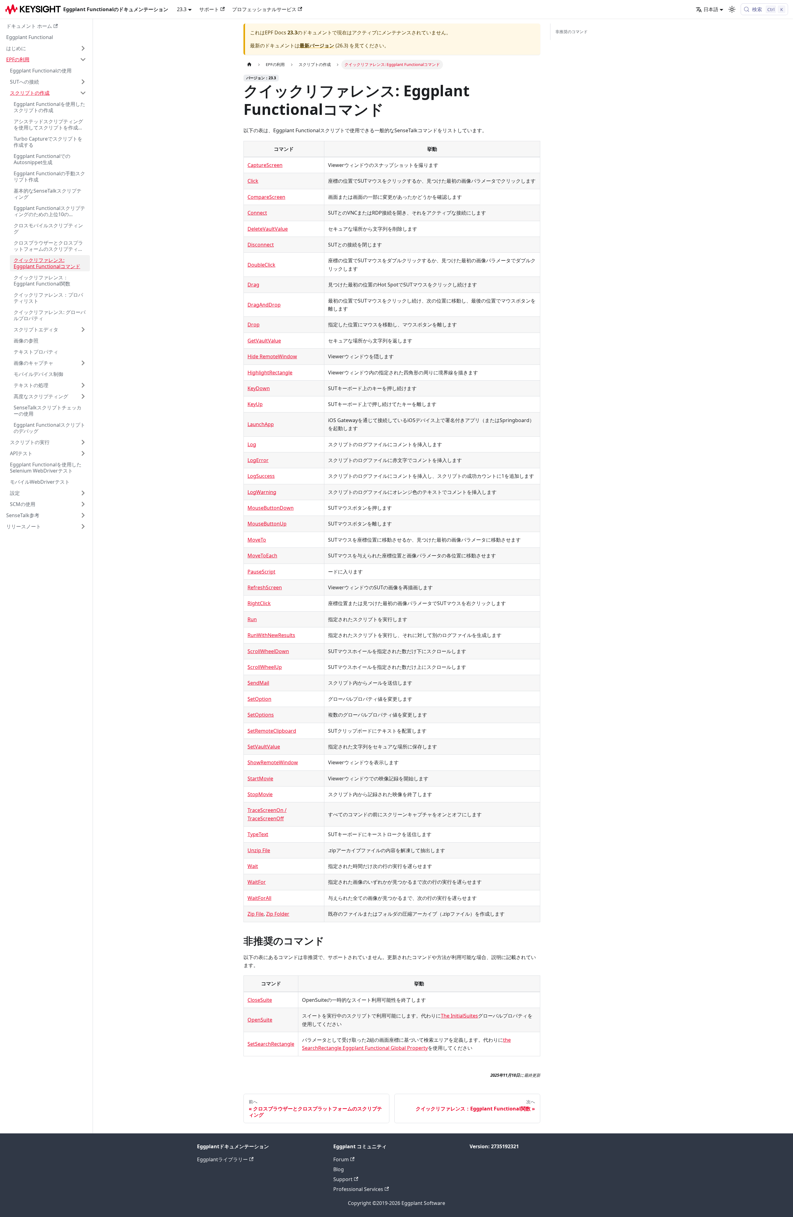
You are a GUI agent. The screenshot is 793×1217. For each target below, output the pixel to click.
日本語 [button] (710, 9)
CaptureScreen (265, 165)
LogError (258, 460)
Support (343, 1179)
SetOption (259, 699)
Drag (253, 284)
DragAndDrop (264, 304)
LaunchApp (261, 424)
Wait (253, 866)
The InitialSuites (459, 1015)
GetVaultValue (264, 340)
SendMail (258, 682)
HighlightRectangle (270, 372)
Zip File (256, 913)
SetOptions (261, 714)
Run (252, 619)
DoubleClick (261, 264)
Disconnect (261, 244)
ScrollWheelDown (268, 651)
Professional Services (358, 1189)
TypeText (258, 834)
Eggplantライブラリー (222, 1159)
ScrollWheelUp (265, 667)
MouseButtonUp (267, 523)
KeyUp (255, 404)
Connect (257, 212)
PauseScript (261, 571)
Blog (338, 1169)
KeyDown (259, 388)
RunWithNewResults (271, 635)
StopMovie (260, 794)
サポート (209, 9)
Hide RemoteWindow (272, 356)
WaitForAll (259, 898)
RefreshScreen (265, 587)
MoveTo (257, 539)
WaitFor (257, 882)
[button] (46, 48)
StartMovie (260, 778)
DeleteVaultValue (268, 228)
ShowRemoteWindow (273, 762)
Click (253, 180)
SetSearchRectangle (271, 1043)
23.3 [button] (181, 9)
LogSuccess (261, 476)
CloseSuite (260, 1000)
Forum (341, 1159)
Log (252, 444)
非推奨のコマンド (571, 31)
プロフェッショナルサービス (264, 9)
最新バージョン (317, 45)
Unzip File (259, 850)
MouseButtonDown (271, 507)
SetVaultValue (264, 746)
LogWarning (262, 492)
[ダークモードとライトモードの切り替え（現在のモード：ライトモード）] (732, 9)
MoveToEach (262, 555)
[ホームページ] (249, 64)
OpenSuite (260, 1019)
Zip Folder (277, 913)
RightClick (259, 603)
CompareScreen (266, 197)
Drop (254, 324)
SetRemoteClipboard (272, 730)
